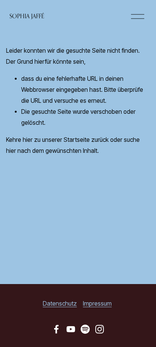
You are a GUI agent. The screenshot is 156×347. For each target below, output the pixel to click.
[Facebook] (56, 329)
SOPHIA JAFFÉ (26, 16)
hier (28, 139)
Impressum (97, 303)
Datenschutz (60, 303)
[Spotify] (85, 329)
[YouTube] (70, 329)
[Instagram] (99, 329)
